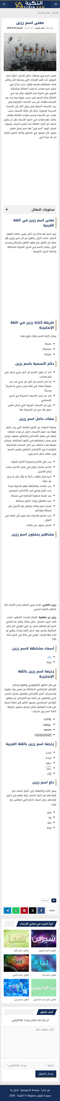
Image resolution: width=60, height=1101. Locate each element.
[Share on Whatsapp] (16, 910)
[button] (4, 4)
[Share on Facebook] (41, 910)
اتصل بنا (14, 1090)
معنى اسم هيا (21, 950)
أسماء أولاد (45, 900)
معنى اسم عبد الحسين (44, 999)
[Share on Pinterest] (24, 910)
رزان (49, 657)
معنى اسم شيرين (47, 950)
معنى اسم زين (21, 999)
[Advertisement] (30, 173)
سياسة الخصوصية (29, 1090)
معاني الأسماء (44, 12)
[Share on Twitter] (32, 910)
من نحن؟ (45, 1090)
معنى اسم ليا (49, 975)
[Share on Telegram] (7, 910)
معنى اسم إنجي (21, 975)
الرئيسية (55, 12)
